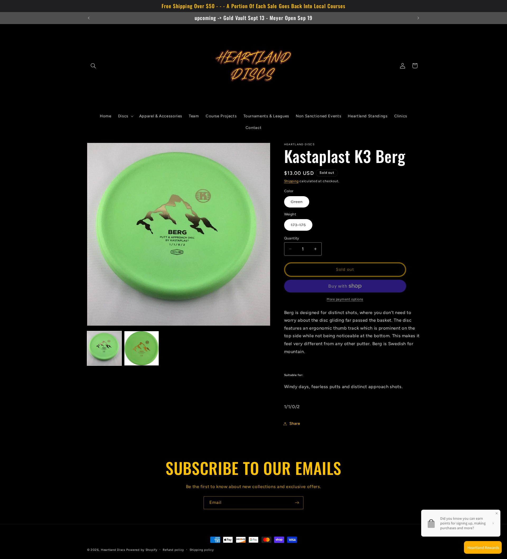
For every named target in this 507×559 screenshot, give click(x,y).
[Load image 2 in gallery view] (141, 348)
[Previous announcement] (89, 18)
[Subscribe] (297, 502)
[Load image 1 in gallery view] (104, 348)
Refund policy (173, 550)
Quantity (291, 238)
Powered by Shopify (141, 550)
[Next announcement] (418, 18)
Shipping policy (202, 550)
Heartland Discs (113, 550)
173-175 (301, 226)
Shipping (291, 181)
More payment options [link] (345, 299)
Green (300, 203)
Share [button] (294, 423)
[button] (93, 66)
